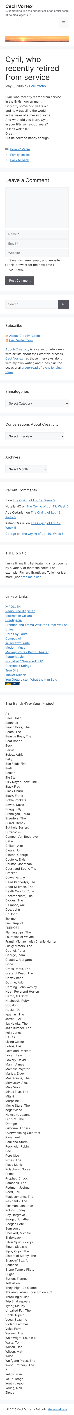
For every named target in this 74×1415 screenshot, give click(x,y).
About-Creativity (17, 349)
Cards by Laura (16, 634)
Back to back (19, 160)
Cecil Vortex (19, 6)
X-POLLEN (13, 606)
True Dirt (11, 670)
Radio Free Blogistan (20, 611)
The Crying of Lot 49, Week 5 (34, 500)
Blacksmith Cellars (18, 616)
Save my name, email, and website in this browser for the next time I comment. (36, 265)
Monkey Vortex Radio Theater (26, 652)
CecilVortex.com (21, 340)
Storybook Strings (18, 666)
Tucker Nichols (16, 675)
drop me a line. (31, 577)
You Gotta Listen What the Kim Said (31, 679)
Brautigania (13, 620)
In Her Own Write (17, 643)
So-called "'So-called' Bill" (24, 661)
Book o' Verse (20, 149)
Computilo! (13, 638)
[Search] (63, 304)
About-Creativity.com (24, 336)
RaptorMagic (14, 656)
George (10, 534)
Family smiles (20, 155)
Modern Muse (15, 647)
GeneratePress (57, 1409)
